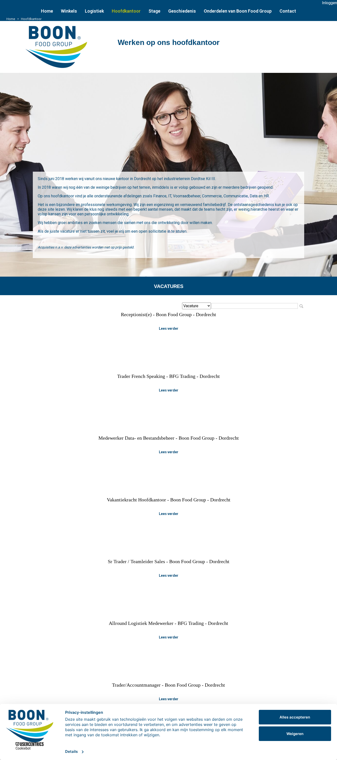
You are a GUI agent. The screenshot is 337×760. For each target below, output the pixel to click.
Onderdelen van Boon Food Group (238, 11)
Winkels (69, 11)
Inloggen (329, 2)
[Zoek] (301, 306)
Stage (154, 11)
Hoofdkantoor (126, 11)
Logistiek (94, 11)
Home (47, 11)
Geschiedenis (182, 11)
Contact (288, 11)
